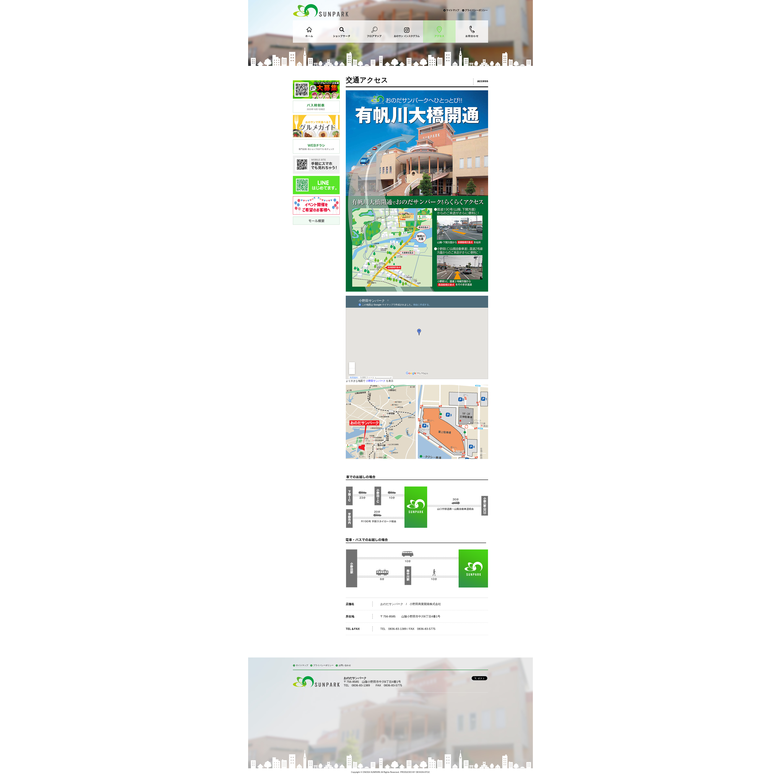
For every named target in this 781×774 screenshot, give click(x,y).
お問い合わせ (345, 665)
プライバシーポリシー (323, 665)
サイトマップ (302, 665)
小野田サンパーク (375, 380)
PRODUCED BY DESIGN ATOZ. (415, 772)
